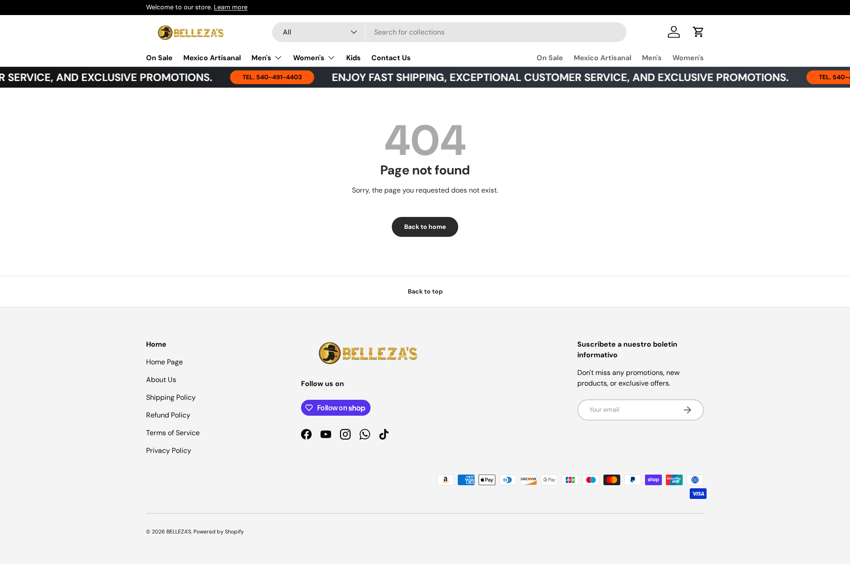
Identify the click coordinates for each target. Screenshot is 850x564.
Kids (353, 57)
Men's (261, 57)
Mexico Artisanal (212, 57)
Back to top (425, 291)
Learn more (230, 7)
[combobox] (449, 32)
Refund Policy (168, 415)
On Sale (159, 57)
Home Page (164, 362)
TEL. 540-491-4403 (264, 77)
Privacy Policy (168, 450)
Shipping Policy (171, 397)
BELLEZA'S (178, 531)
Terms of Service (173, 432)
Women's (309, 57)
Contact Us (391, 57)
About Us (161, 379)
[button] (698, 32)
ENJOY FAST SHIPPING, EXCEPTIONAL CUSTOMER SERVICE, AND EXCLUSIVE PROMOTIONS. (552, 77)
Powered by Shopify (218, 531)
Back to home (425, 227)
